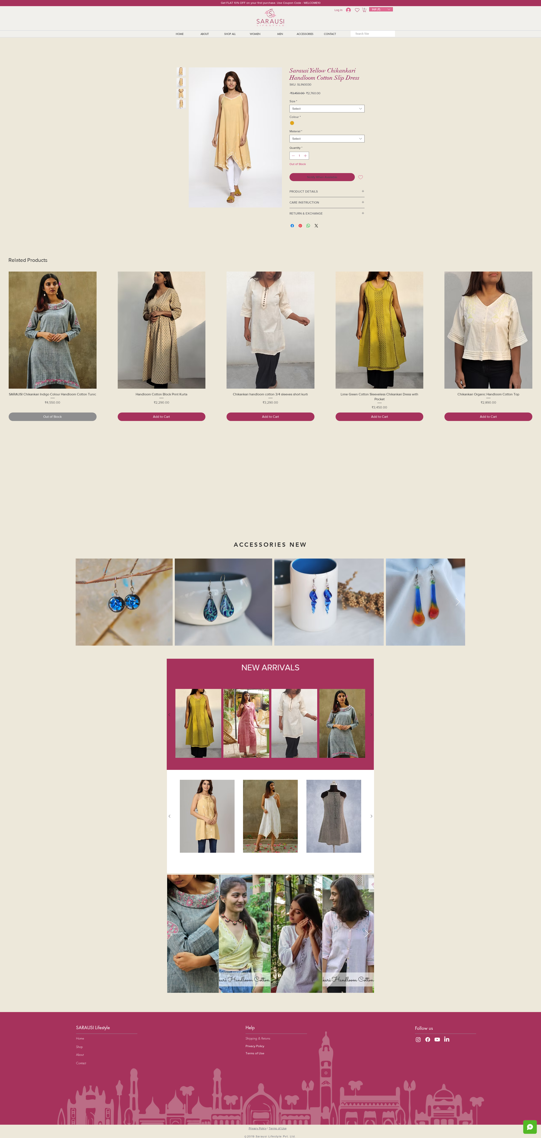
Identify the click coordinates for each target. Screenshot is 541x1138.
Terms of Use (255, 1053)
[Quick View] (53, 330)
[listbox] (381, 9)
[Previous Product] (2, 330)
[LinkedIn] (447, 1039)
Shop (79, 1047)
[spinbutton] (299, 156)
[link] (364, 10)
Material (296, 132)
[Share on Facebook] (292, 226)
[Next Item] (366, 934)
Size (293, 102)
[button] (381, 9)
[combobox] (327, 109)
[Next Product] (538, 330)
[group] (270, 347)
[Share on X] (316, 226)
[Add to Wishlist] (361, 178)
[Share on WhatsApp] (308, 226)
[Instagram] (418, 1039)
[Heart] (357, 10)
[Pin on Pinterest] (300, 226)
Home (180, 53)
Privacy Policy (255, 1046)
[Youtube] (437, 1039)
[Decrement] (292, 156)
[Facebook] (428, 1039)
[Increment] (305, 156)
